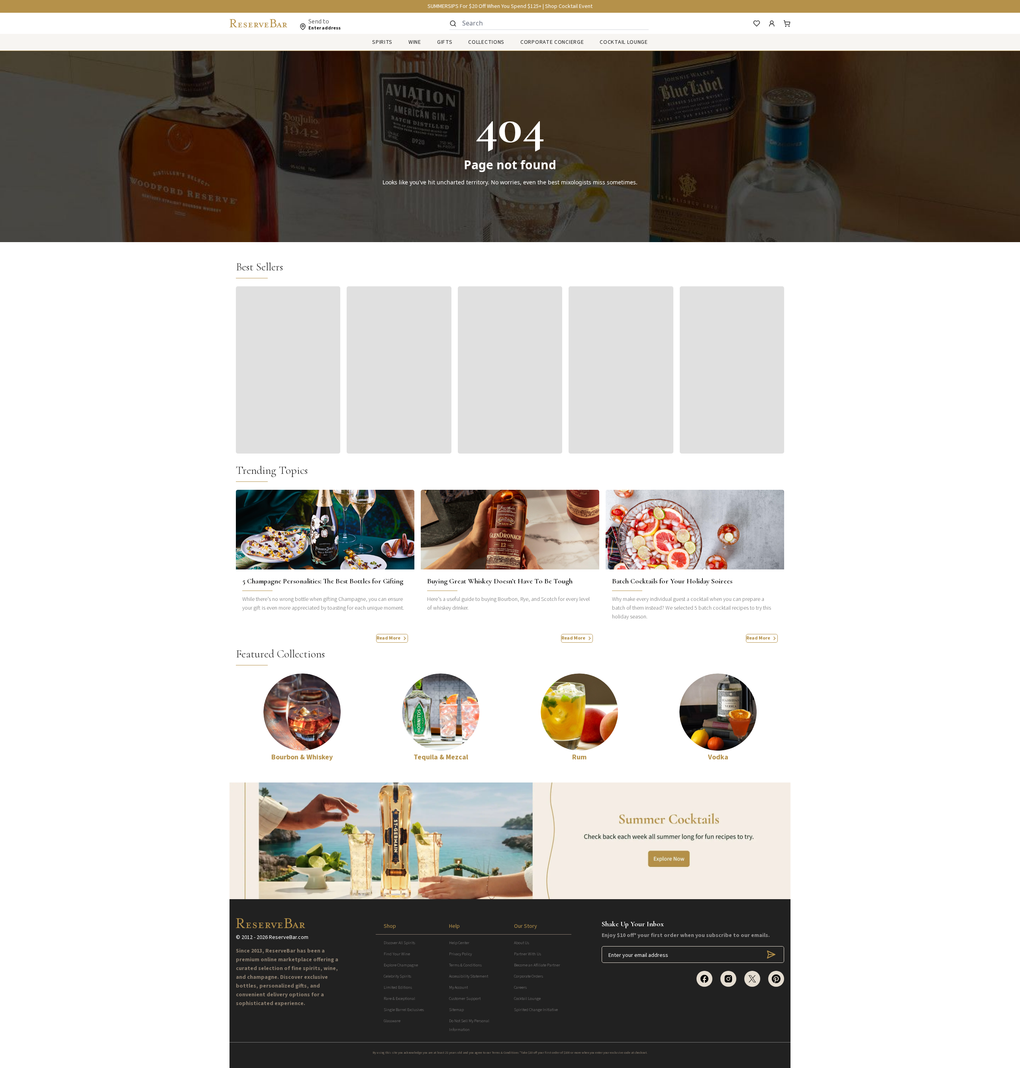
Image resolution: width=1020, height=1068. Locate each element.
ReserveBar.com (288, 937)
